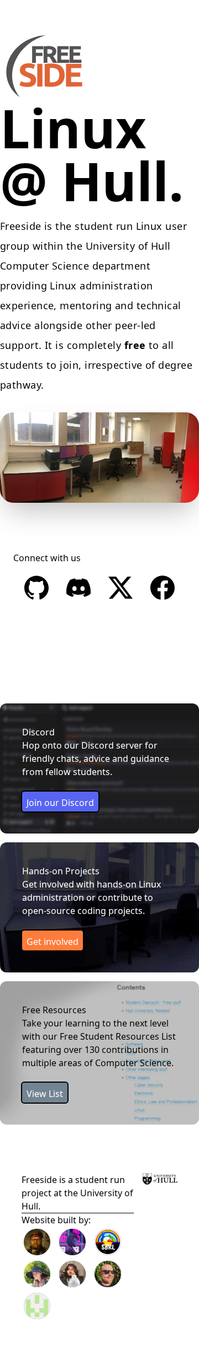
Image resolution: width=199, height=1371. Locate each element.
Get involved (52, 941)
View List (45, 1094)
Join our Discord (60, 803)
